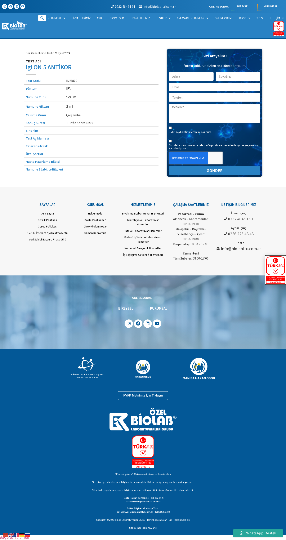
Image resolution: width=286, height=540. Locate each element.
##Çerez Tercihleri (14, 537)
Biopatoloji (118, 18)
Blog (242, 18)
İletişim (275, 18)
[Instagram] (4, 6)
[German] (22, 534)
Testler (161, 18)
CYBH (100, 18)
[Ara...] (42, 18)
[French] (16, 534)
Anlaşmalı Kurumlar (190, 18)
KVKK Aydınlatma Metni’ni (185, 132)
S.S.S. (259, 18)
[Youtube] (22, 6)
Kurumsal (54, 18)
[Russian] (27, 534)
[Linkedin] (16, 6)
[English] (11, 534)
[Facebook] (10, 6)
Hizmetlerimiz (81, 18)
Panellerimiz (141, 18)
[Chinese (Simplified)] (6, 534)
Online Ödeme (224, 18)
